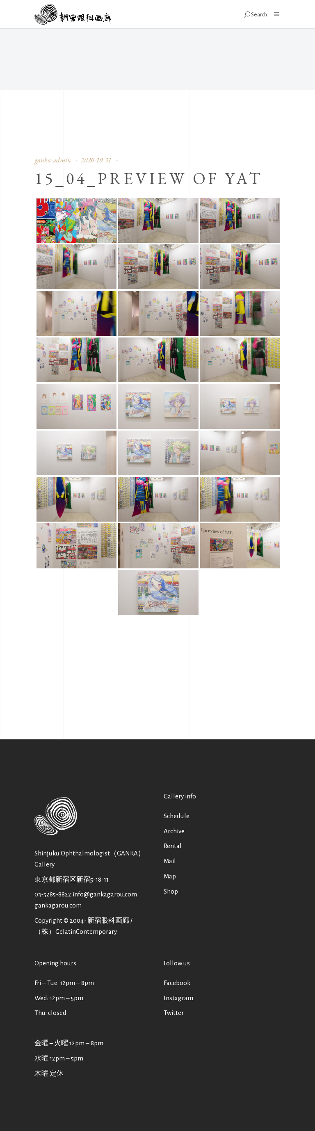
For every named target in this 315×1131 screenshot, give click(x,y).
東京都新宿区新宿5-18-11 (71, 879)
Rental (173, 845)
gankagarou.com (58, 905)
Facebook (177, 982)
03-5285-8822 (52, 894)
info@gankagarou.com (105, 894)
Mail (170, 860)
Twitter (174, 1012)
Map (170, 876)
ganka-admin (52, 159)
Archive (174, 831)
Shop (171, 891)
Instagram (178, 997)
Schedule (176, 815)
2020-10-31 (96, 159)
